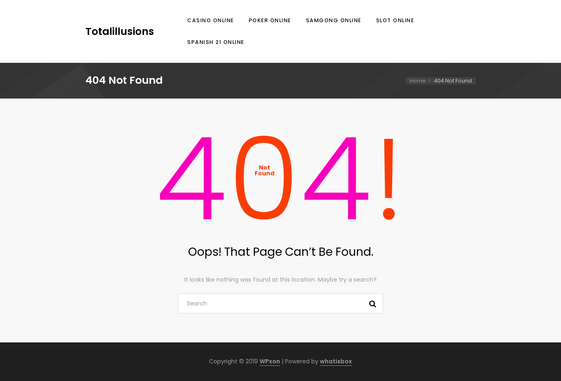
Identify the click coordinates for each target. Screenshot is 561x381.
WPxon (270, 361)
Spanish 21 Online (215, 42)
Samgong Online (333, 20)
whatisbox (336, 361)
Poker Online (270, 20)
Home (417, 80)
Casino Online (210, 20)
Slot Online (395, 20)
